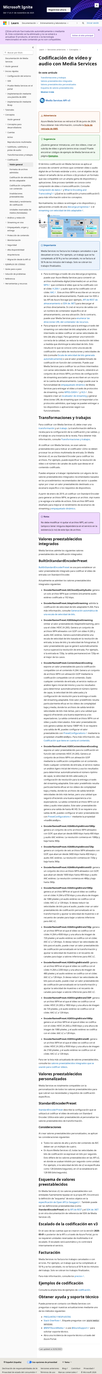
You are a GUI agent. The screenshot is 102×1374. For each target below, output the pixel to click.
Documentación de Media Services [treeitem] (16, 60)
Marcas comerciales (67, 1372)
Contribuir (75, 1368)
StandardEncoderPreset (51, 1109)
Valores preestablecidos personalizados (58, 84)
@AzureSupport (80, 1327)
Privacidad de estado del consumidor (18, 1372)
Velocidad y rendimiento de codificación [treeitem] (20, 203)
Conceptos (73, 49)
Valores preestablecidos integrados (56, 81)
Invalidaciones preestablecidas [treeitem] (17, 195)
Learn (41, 49)
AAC (52, 292)
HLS (83, 392)
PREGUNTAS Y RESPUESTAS (57, 1316)
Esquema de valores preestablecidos (57, 88)
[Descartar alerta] (97, 5)
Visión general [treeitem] (13, 119)
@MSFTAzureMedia (53, 1327)
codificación (84, 1289)
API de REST (76, 1209)
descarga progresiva (77, 206)
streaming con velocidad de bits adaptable (60, 210)
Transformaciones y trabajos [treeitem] (20, 155)
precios (78, 1276)
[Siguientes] (77, 23)
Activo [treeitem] (10, 137)
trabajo (63, 428)
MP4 (46, 285)
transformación (46, 428)
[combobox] (18, 53)
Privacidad (88, 1368)
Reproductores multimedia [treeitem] (19, 142)
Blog (64, 1368)
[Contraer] (33, 47)
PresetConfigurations (74, 733)
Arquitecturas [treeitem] (13, 254)
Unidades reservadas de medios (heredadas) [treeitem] (20, 211)
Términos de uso (47, 1372)
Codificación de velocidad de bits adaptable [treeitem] (21, 179)
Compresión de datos (49, 189)
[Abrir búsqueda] (83, 23)
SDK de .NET (69, 303)
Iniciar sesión (93, 23)
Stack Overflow (51, 1320)
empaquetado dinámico (73, 384)
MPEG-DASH (70, 392)
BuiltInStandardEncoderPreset (54, 567)
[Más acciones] (97, 50)
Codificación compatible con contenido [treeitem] (20, 187)
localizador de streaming (74, 395)
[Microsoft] (5, 23)
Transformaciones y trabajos (53, 77)
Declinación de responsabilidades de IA (19, 1368)
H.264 (55, 288)
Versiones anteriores (56, 49)
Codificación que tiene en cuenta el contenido (67, 740)
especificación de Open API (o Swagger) (58, 1202)
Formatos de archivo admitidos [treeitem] (19, 171)
